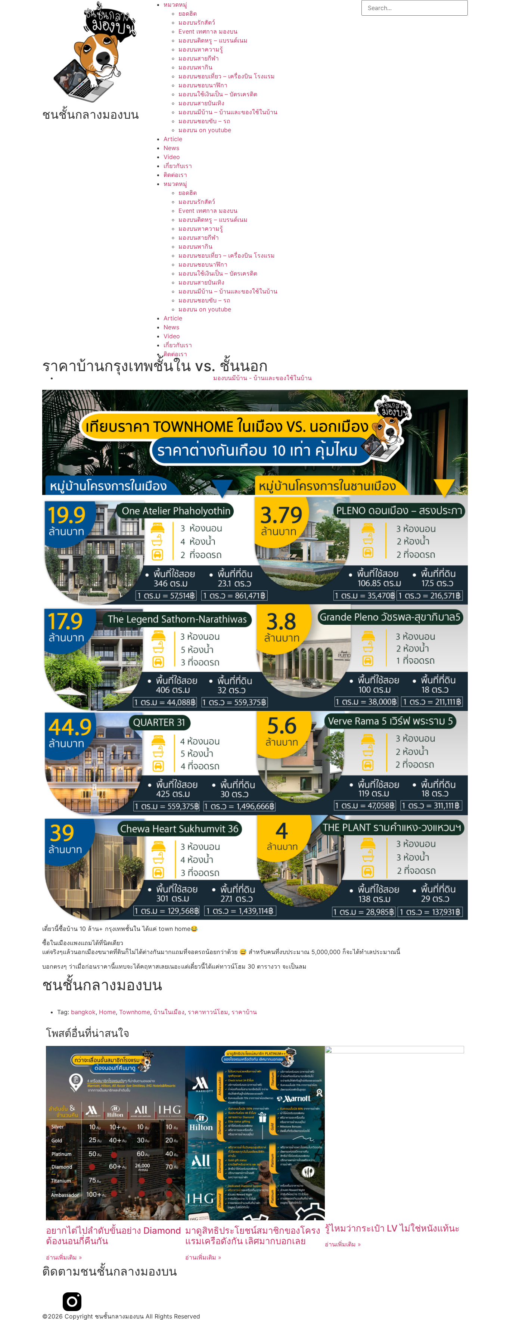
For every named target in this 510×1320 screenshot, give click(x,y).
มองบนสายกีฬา (198, 58)
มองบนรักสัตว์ (196, 22)
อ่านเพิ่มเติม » (64, 1257)
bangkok (83, 1012)
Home (107, 1012)
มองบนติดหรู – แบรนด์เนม (213, 40)
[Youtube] (92, 1301)
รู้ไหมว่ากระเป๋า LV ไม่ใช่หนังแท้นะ (392, 1228)
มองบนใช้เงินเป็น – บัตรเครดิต (217, 94)
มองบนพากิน (195, 67)
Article (173, 139)
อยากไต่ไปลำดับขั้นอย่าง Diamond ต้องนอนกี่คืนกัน (113, 1236)
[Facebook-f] (51, 1301)
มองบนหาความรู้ (200, 49)
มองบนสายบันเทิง (201, 103)
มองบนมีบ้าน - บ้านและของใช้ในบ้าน (262, 378)
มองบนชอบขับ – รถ (204, 121)
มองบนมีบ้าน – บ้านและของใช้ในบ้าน (227, 112)
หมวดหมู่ (175, 4)
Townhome (134, 1012)
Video (172, 157)
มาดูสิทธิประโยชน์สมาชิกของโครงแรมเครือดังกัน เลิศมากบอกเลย (252, 1236)
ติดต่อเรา (175, 174)
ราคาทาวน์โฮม (208, 1012)
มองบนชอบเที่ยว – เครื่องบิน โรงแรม (226, 76)
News (171, 148)
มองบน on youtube (204, 130)
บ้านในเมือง (168, 1012)
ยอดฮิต (187, 13)
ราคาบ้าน (244, 1012)
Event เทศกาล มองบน (207, 31)
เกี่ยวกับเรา (178, 166)
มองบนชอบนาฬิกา (202, 85)
